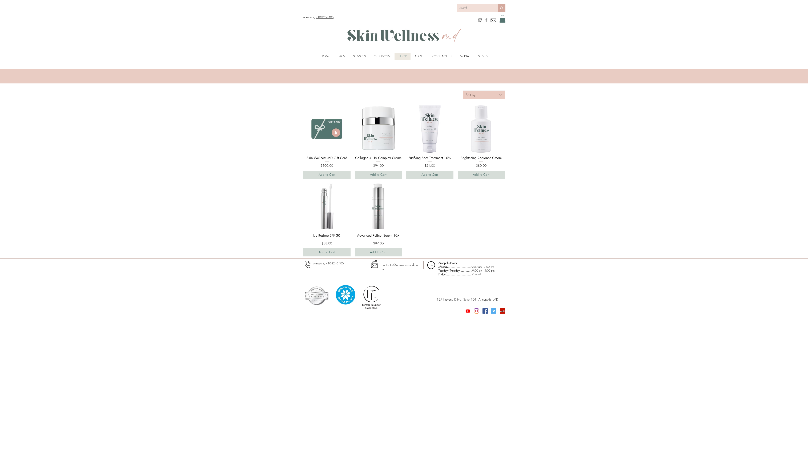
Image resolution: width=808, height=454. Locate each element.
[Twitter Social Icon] (493, 311)
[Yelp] (502, 311)
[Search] (501, 8)
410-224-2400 (325, 17)
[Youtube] (467, 311)
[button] (502, 19)
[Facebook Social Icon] (485, 311)
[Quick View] (327, 129)
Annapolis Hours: (448, 263)
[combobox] (484, 95)
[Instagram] (476, 311)
